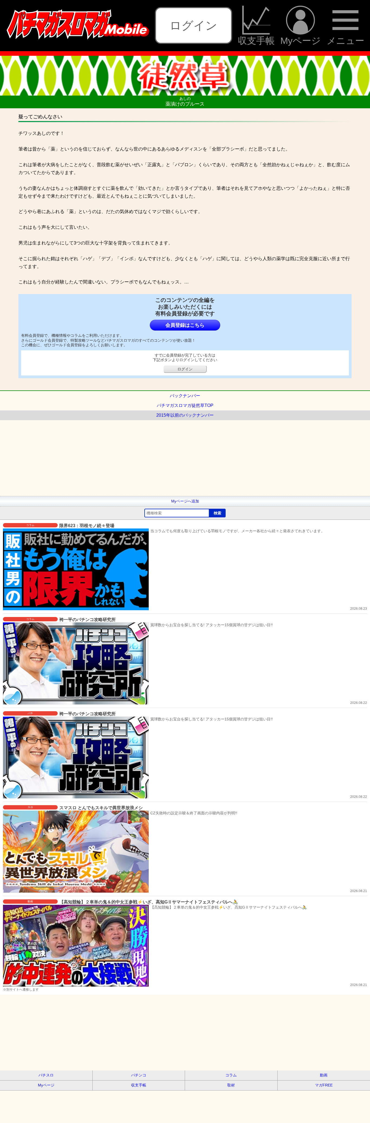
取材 (231, 1085)
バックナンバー (185, 395)
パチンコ (138, 1075)
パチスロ (46, 1075)
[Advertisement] (162, 458)
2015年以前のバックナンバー (185, 415)
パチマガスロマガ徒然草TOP (185, 405)
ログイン (193, 25)
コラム (231, 1075)
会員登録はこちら (185, 325)
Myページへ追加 (185, 501)
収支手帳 (256, 40)
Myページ (300, 40)
